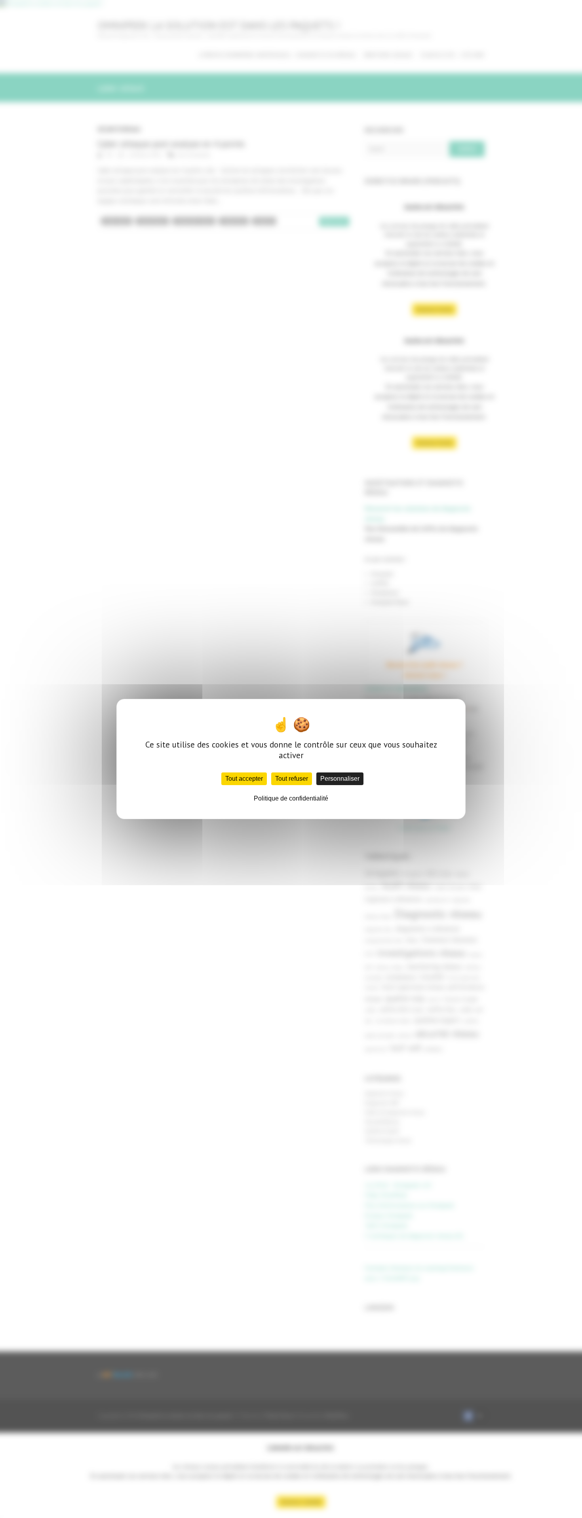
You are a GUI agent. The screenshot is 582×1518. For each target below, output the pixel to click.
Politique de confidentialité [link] (291, 798)
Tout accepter (244, 778)
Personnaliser (339, 778)
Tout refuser (291, 778)
